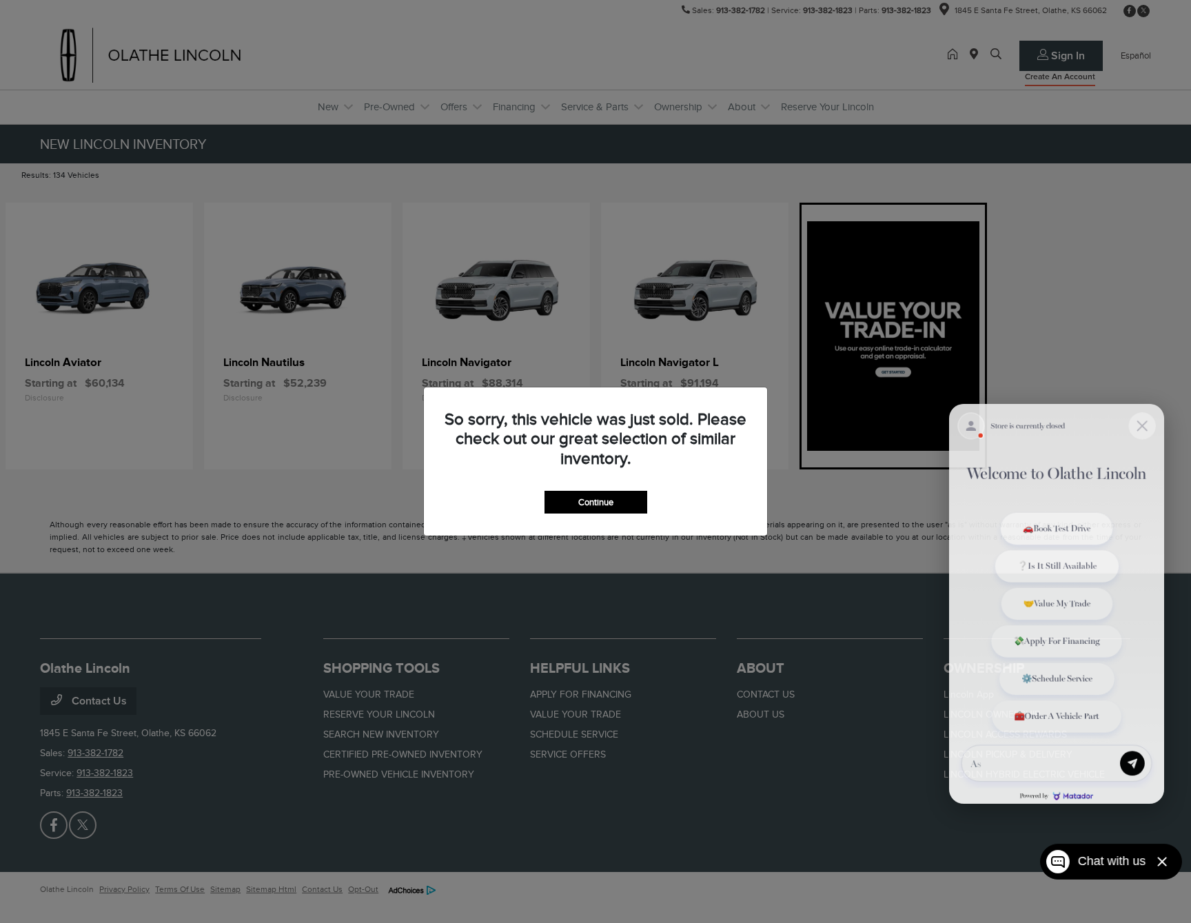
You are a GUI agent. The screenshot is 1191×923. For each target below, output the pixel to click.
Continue (595, 502)
